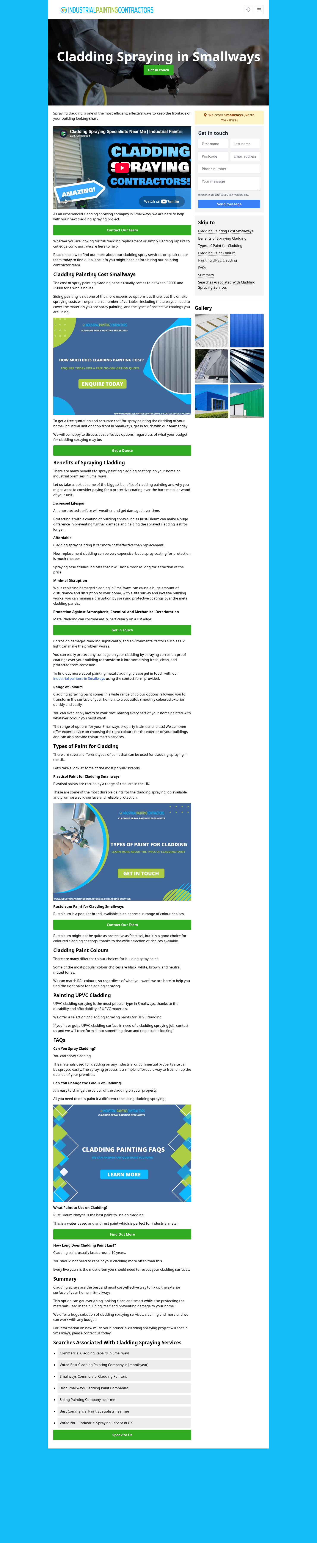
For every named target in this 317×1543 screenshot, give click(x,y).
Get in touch (158, 70)
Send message (229, 204)
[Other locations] (248, 9)
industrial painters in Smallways (79, 678)
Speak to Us (122, 1435)
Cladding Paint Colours (216, 253)
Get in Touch (122, 630)
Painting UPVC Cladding (217, 260)
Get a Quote (122, 450)
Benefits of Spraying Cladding (222, 238)
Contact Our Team (122, 230)
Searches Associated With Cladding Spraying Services (226, 285)
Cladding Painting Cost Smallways (225, 231)
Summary (206, 275)
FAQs (202, 267)
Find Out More (122, 1234)
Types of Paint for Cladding (220, 245)
